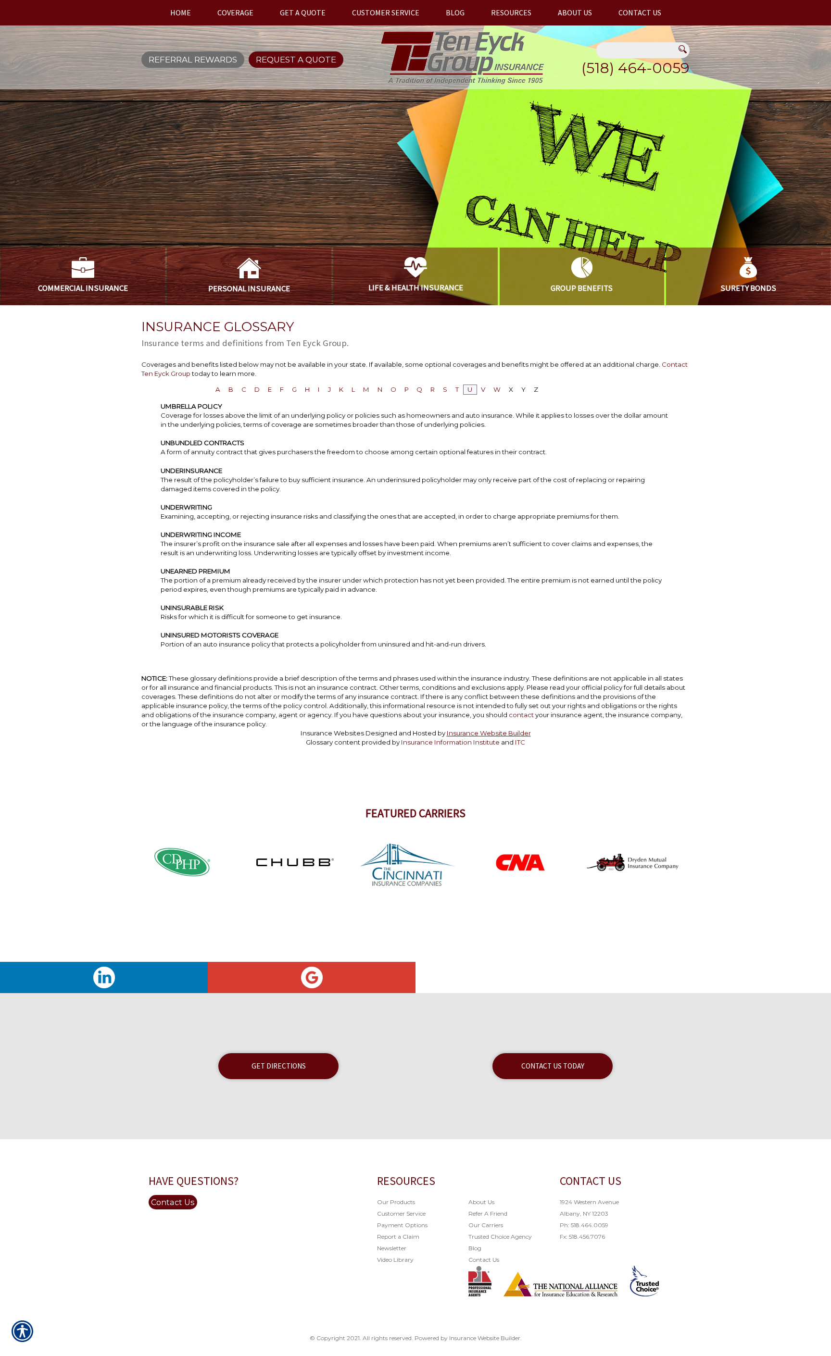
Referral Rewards (193, 59)
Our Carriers (485, 1225)
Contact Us (173, 1202)
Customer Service (401, 1213)
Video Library (395, 1259)
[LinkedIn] (104, 977)
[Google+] (311, 977)
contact (521, 715)
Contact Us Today (552, 1065)
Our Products (396, 1202)
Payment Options (402, 1225)
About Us (481, 1202)
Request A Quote (296, 59)
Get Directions (279, 1065)
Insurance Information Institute (450, 742)
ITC (520, 742)
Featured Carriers (415, 813)
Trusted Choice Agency (500, 1236)
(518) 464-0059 (635, 68)
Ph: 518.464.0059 (584, 1225)
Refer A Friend (487, 1213)
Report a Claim (398, 1236)
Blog (474, 1248)
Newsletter (391, 1248)
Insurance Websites (332, 733)
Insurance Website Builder (489, 733)
